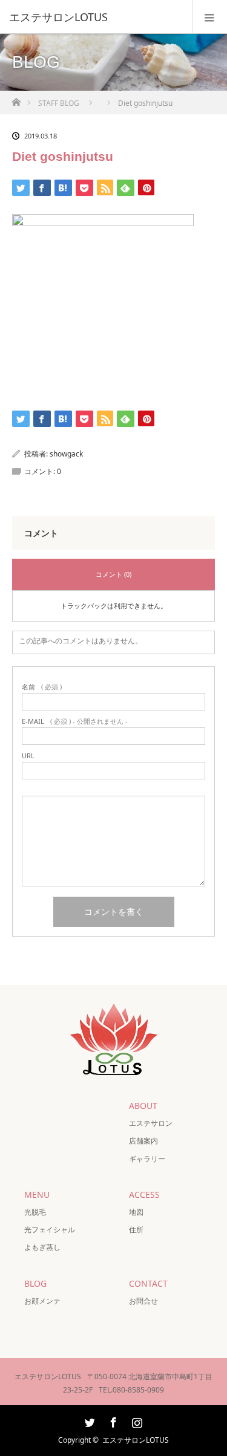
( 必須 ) (42, 686)
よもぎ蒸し (42, 1247)
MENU (37, 1194)
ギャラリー (147, 1159)
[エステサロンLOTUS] (95, 17)
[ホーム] (16, 98)
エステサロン (151, 1123)
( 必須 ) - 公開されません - (75, 721)
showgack (66, 454)
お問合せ (143, 1301)
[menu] (209, 17)
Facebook (112, 1420)
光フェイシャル (49, 1229)
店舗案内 (143, 1141)
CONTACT (148, 1283)
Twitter (88, 1420)
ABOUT (143, 1105)
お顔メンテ (42, 1301)
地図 (136, 1212)
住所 (136, 1229)
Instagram (136, 1420)
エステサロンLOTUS (135, 1440)
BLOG (35, 1283)
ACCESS (144, 1194)
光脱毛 (35, 1212)
